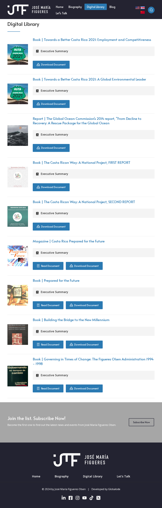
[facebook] (70, 498)
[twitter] (98, 498)
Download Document (53, 64)
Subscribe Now (141, 422)
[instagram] (77, 498)
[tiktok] (91, 498)
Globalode (114, 489)
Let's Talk (123, 476)
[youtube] (84, 498)
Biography (62, 476)
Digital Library (93, 476)
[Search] (151, 10)
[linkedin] (63, 498)
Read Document (49, 265)
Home (36, 476)
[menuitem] (59, 7)
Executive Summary (54, 51)
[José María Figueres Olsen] (29, 10)
